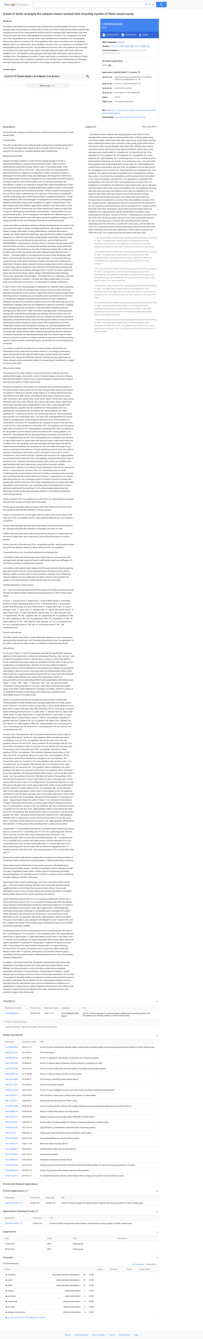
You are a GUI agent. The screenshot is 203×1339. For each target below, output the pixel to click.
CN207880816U (11, 1111)
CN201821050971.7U (14, 1203)
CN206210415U (11, 1052)
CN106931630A (11, 1090)
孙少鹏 (120, 46)
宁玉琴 (113, 46)
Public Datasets (98, 1335)
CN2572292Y (10, 1133)
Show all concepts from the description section (25, 1317)
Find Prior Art (130, 35)
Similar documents (137, 110)
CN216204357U (11, 1095)
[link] (10, 1274)
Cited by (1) (111, 110)
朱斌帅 (126, 46)
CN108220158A (11, 1106)
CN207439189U (11, 1063)
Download (139, 1264)
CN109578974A (11, 1068)
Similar (145, 35)
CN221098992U (11, 1149)
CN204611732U (11, 1084)
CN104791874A (11, 1165)
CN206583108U (11, 1127)
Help (136, 1335)
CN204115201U (11, 1176)
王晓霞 (143, 46)
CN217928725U (11, 1143)
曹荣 (132, 46)
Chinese (121, 42)
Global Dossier (131, 117)
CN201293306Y (11, 1122)
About (67, 1335)
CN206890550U (11, 1170)
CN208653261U (11, 1117)
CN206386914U (11, 1074)
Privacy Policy (124, 1335)
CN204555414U (11, 1058)
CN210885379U (11, 1160)
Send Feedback (81, 1335)
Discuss (141, 117)
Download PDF (112, 35)
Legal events (122, 110)
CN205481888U (11, 1079)
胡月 (148, 46)
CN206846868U (11, 1138)
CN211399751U (11, 1101)
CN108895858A (12, 1013)
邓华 (137, 46)
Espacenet (119, 117)
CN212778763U (11, 1154)
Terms (112, 1335)
